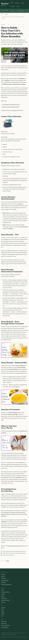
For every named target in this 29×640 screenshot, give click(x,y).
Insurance (3, 602)
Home (2, 13)
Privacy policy (4, 621)
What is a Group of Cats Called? (11, 107)
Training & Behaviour (5, 591)
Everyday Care (4, 598)
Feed (2, 615)
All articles (12, 6)
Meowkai (4, 4)
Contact (2, 611)
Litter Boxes (20, 10)
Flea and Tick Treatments (6, 584)
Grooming (3, 594)
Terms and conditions (5, 625)
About (18, 6)
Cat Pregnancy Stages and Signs (11, 104)
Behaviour (17, 2)
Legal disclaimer (4, 627)
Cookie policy (3, 623)
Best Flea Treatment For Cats (14, 545)
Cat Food (12, 10)
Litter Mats (3, 582)
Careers (2, 613)
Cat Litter (5, 10)
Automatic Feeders (5, 580)
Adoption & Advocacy (5, 600)
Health (11, 2)
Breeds (22, 2)
